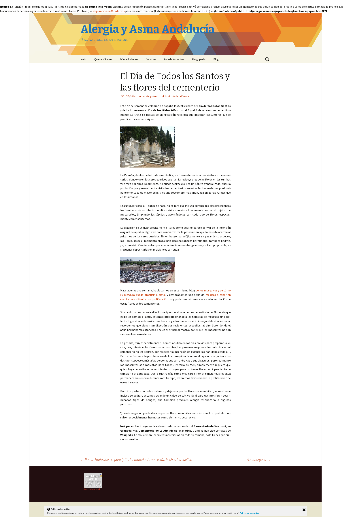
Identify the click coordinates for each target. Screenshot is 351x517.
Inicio (83, 59)
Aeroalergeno (259, 459)
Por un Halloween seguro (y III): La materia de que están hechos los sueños (136, 459)
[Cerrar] (304, 509)
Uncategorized (150, 96)
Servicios (151, 59)
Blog (216, 59)
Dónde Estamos (129, 59)
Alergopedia (198, 59)
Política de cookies (249, 513)
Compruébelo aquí (92, 489)
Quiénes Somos (103, 59)
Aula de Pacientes (174, 59)
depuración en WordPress (109, 11)
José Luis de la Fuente (177, 96)
